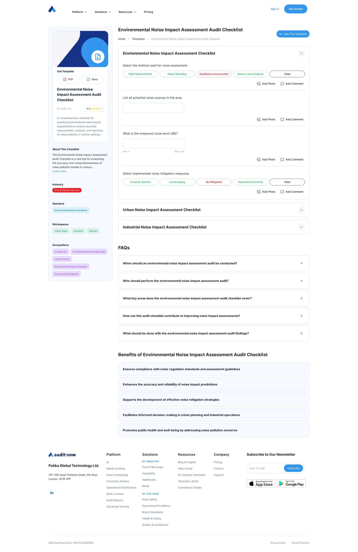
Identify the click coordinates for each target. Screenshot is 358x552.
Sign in (275, 8)
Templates (138, 38)
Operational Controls (250, 182)
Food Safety (149, 499)
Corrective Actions (117, 481)
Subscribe (293, 468)
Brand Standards (152, 512)
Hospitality (148, 473)
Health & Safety (151, 518)
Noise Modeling (177, 73)
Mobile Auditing (115, 468)
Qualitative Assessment (214, 73)
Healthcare (149, 479)
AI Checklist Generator (191, 474)
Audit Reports (114, 500)
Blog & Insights (187, 462)
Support (219, 474)
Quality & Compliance (155, 524)
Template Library (188, 481)
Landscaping (177, 182)
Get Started (296, 8)
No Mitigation (214, 182)
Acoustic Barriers (140, 182)
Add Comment (294, 83)
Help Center (185, 468)
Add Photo (268, 83)
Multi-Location (115, 493)
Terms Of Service (301, 542)
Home (121, 38)
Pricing (218, 462)
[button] (79, 11)
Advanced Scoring (117, 506)
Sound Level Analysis (250, 73)
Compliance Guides (190, 487)
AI (107, 462)
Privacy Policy (278, 542)
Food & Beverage (152, 467)
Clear (287, 73)
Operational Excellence (156, 505)
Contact (219, 468)
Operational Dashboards (121, 487)
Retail (145, 486)
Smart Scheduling (117, 474)
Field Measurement (140, 73)
